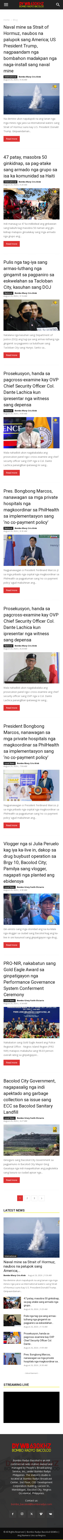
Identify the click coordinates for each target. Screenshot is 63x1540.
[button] (58, 4)
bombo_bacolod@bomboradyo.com (31, 1504)
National (8, 293)
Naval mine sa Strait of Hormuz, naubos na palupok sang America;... (29, 1266)
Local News (10, 763)
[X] (31, 1514)
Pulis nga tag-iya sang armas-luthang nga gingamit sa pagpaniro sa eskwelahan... (40, 1319)
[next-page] (42, 1198)
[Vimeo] (40, 1514)
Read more (11, 139)
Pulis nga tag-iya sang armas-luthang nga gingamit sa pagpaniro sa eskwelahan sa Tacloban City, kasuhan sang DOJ (29, 275)
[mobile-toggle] (6, 4)
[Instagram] (22, 1513)
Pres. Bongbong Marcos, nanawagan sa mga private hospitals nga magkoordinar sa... (41, 1358)
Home (7, 19)
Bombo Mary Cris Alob (30, 76)
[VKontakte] (50, 1514)
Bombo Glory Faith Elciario (30, 887)
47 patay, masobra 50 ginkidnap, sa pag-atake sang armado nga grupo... (41, 1302)
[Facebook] (12, 1514)
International (10, 77)
